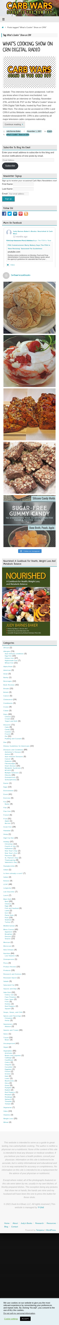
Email (5, 193)
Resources (51, 1223)
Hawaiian (7, 830)
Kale (6, 1076)
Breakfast (8, 934)
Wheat (5, 1122)
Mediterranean (9, 926)
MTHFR (8, 770)
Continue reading (13, 124)
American (7, 670)
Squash (8, 1008)
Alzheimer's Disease (13, 752)
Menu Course (8, 929)
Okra (7, 1083)
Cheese (8, 716)
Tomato (8, 1104)
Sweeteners (8, 1024)
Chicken (8, 904)
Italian (5, 877)
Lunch (5, 895)
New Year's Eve (11, 853)
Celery (7, 1062)
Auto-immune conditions (14, 653)
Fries (7, 1001)
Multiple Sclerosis (12, 773)
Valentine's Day (11, 862)
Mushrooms (9, 1081)
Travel (6, 1037)
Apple (7, 821)
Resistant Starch (10, 978)
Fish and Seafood (12, 908)
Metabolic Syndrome (13, 768)
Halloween (9, 848)
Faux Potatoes (10, 997)
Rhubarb (8, 1094)
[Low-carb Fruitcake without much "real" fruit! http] (29, 414)
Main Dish (7, 899)
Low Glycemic (9, 892)
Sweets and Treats (10, 1030)
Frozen (7, 734)
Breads (6, 688)
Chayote (8, 1064)
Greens (8, 1074)
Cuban (6, 710)
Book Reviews (9, 685)
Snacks (8, 938)
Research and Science (12, 974)
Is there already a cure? (13, 873)
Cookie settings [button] (11, 1319)
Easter (6, 783)
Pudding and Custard (13, 738)
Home (6, 1223)
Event (49, 131)
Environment (8, 790)
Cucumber (9, 1067)
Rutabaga (8, 1097)
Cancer (6, 696)
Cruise (6, 707)
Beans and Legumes (13, 1055)
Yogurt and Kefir (11, 721)
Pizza (5, 963)
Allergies (6, 651)
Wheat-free (9, 663)
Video (12, 265)
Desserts (7, 725)
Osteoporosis (10, 777)
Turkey (7, 922)
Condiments (8, 703)
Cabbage (8, 1057)
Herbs (7, 1020)
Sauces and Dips (10, 989)
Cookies (8, 732)
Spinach (8, 1099)
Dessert (8, 936)
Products (7, 970)
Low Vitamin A (10, 956)
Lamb (7, 910)
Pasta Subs (9, 915)
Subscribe (10, 166)
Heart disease (10, 766)
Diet (5, 742)
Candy (7, 729)
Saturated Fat (8, 985)
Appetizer (8, 932)
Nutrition (6, 953)
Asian (5, 674)
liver (6, 913)
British (6, 692)
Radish (7, 1090)
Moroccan (7, 946)
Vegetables (7, 1051)
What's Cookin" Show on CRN (18, 135)
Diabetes (8, 761)
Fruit (5, 818)
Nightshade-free (11, 660)
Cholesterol (7, 699)
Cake (7, 727)
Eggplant (8, 1069)
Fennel (7, 1071)
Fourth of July (10, 846)
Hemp (5, 834)
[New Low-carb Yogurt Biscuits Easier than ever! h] (29, 308)
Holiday (6, 841)
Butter (7, 804)
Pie (6, 736)
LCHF (5, 884)
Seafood (8, 920)
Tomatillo (8, 1101)
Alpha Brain (7, 666)
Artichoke (8, 1053)
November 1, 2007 (34, 131)
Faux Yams (9, 999)
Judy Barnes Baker (14, 131)
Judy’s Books (26, 1223)
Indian (5, 870)
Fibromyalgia (10, 763)
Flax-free (7, 811)
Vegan (5, 1047)
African (6, 647)
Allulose (8, 1026)
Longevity (7, 888)
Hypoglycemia (9, 866)
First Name (7, 184)
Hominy (8, 1004)
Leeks (7, 1078)
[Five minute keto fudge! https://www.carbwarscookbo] (29, 468)
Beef (6, 901)
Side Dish (7, 992)
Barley (6, 677)
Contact (14, 1227)
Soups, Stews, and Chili (12, 1012)
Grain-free (7, 827)
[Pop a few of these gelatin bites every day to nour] (29, 521)
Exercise (6, 798)
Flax (5, 807)
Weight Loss (8, 1118)
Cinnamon (9, 1018)
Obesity (8, 775)
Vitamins (6, 1115)
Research (39, 1223)
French (6, 815)
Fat (4, 802)
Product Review (9, 967)
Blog (6, 1227)
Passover (8, 855)
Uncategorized (9, 1043)
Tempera (40, 1230)
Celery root (9, 995)
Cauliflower (9, 1060)
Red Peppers (10, 1006)
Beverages (7, 681)
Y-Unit (41, 1207)
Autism (7, 754)
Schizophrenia (10, 779)
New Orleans (8, 950)
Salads (6, 981)
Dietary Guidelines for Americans (16, 746)
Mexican (6, 942)
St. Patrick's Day (11, 858)
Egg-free (8, 656)
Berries (8, 823)
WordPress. (51, 1230)
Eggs (5, 787)
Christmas (9, 844)
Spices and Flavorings (12, 1016)
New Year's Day (11, 851)
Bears (7, 1040)
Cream (7, 719)
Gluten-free (9, 658)
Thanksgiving (10, 860)
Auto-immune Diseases (14, 756)
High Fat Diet (8, 838)
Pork (7, 917)
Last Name (7, 189)
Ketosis (6, 881)
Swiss (5, 1034)
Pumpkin (8, 1087)
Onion (7, 1085)
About (15, 1223)
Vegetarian (7, 1107)
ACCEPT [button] (25, 1319)
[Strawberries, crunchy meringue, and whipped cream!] (29, 361)
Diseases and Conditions (13, 750)
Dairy (5, 714)
